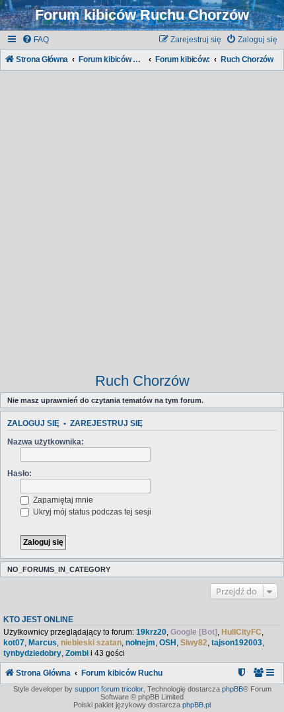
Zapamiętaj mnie (62, 500)
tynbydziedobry (32, 653)
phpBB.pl (196, 705)
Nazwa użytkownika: (45, 441)
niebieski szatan (91, 642)
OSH (167, 642)
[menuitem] (35, 40)
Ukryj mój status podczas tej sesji (91, 511)
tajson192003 (236, 642)
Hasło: (19, 473)
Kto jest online (38, 619)
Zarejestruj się (106, 423)
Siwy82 (193, 642)
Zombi (77, 653)
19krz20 (151, 632)
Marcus (42, 642)
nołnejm (140, 642)
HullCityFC (241, 632)
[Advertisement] (142, 215)
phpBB (232, 689)
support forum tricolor (109, 689)
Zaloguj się (33, 423)
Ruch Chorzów (142, 381)
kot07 (13, 642)
